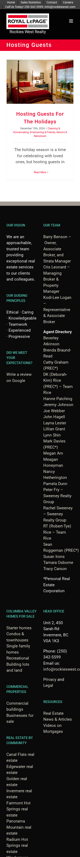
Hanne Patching (57, 398)
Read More (40, 172)
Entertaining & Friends (42, 132)
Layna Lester (54, 423)
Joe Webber (54, 410)
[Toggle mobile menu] (71, 21)
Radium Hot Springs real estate (17, 845)
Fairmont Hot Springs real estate (18, 809)
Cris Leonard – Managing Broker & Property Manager (56, 279)
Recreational (17, 658)
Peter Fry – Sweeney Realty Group (57, 495)
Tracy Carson (55, 568)
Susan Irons (54, 556)
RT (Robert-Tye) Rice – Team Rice (57, 532)
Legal (48, 685)
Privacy (49, 679)
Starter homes (19, 627)
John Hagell (54, 416)
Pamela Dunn (55, 483)
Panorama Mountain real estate (18, 827)
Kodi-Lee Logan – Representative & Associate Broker (57, 309)
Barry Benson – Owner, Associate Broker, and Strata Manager (57, 249)
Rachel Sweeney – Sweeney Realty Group (58, 514)
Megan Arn (53, 453)
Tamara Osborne (58, 562)
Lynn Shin (52, 435)
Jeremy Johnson (58, 404)
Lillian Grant (54, 428)
